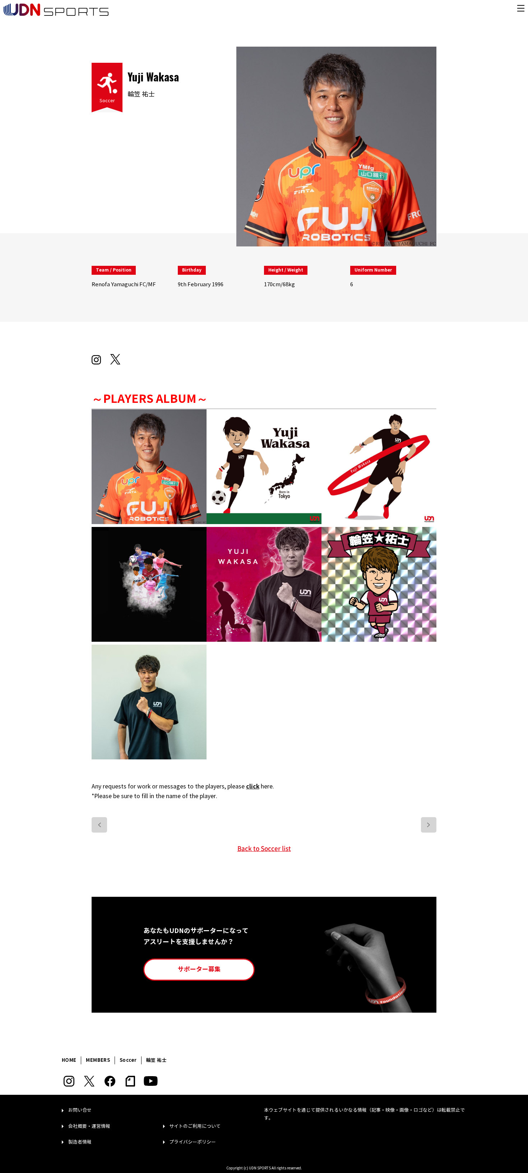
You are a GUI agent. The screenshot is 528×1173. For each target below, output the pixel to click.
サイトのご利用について (195, 1126)
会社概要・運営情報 (89, 1126)
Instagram (69, 1081)
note (130, 1081)
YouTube (151, 1081)
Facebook (110, 1081)
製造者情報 (80, 1142)
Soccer (107, 101)
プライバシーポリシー (192, 1142)
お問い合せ (80, 1110)
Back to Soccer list (264, 848)
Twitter (89, 1081)
